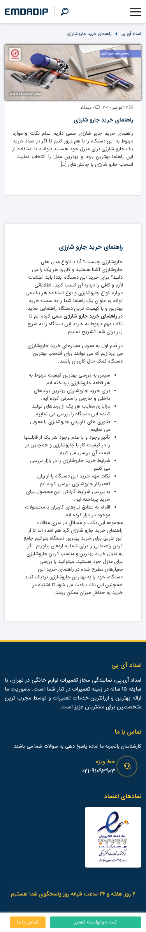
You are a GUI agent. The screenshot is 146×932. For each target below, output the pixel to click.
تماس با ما (27, 922)
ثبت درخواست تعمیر (95, 922)
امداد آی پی (130, 33)
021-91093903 (98, 771)
